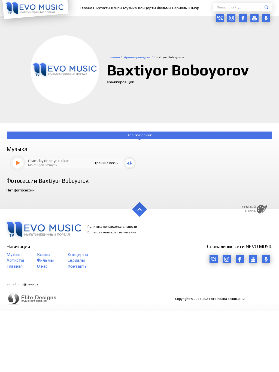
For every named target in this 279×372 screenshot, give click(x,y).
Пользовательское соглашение (111, 232)
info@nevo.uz (28, 284)
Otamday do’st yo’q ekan (48, 160)
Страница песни (106, 163)
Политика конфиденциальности (112, 226)
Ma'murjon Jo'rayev (42, 165)
